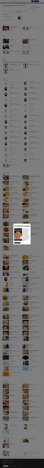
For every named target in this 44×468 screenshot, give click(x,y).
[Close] (30, 224)
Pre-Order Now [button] (17, 242)
